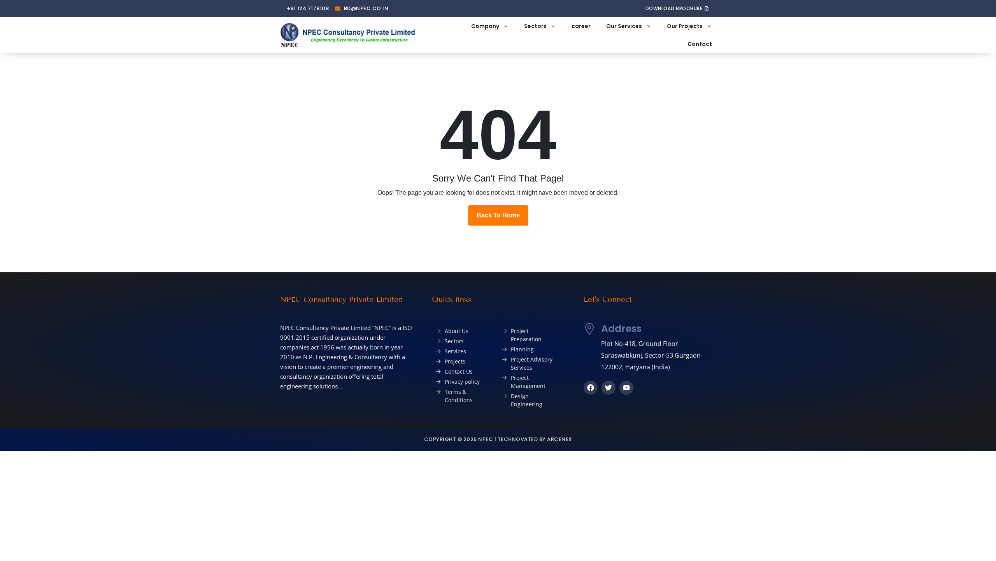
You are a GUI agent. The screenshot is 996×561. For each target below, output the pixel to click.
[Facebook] (591, 388)
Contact (699, 44)
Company (485, 26)
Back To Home (498, 215)
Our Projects (685, 26)
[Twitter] (608, 388)
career (581, 26)
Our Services (624, 26)
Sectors (535, 26)
